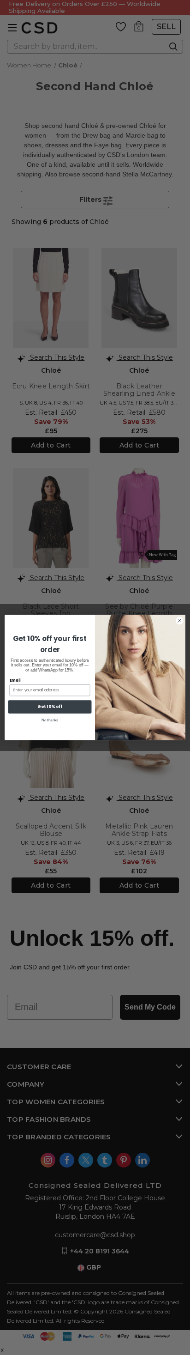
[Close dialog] (179, 621)
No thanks (50, 720)
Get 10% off (49, 707)
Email (15, 680)
